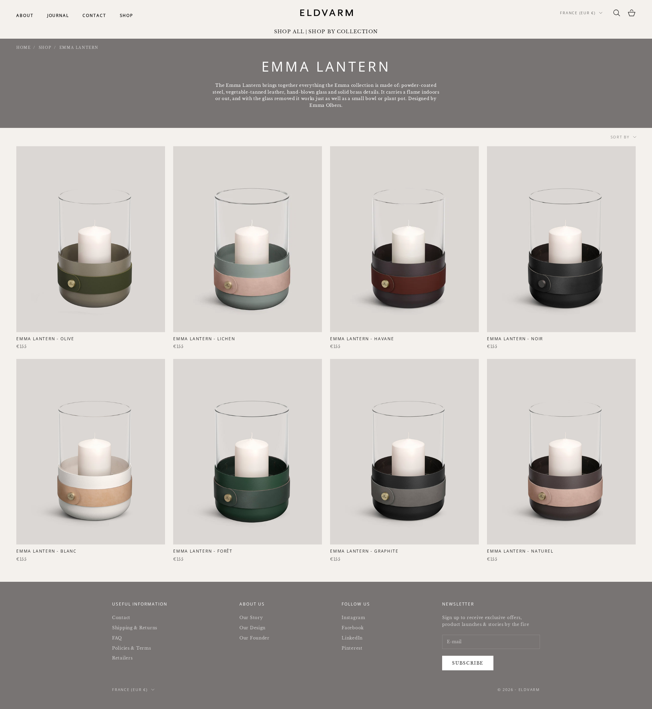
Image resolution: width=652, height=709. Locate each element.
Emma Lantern (78, 47)
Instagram (353, 617)
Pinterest (352, 648)
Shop (126, 15)
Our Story (251, 617)
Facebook (353, 627)
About (25, 15)
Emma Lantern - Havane (362, 339)
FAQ (117, 637)
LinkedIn (352, 637)
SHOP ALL (289, 32)
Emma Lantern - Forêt (203, 551)
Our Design (252, 627)
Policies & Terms (131, 648)
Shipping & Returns (134, 627)
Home (23, 47)
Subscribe (468, 663)
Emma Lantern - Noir (515, 339)
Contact (94, 15)
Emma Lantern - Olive (45, 339)
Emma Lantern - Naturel (520, 551)
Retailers (122, 657)
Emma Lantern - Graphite (364, 551)
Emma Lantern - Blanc (46, 551)
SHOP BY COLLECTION (343, 32)
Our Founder (254, 637)
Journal (58, 15)
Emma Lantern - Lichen (204, 339)
